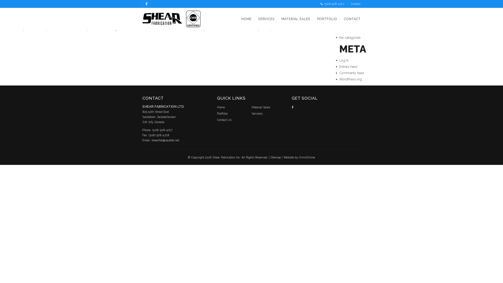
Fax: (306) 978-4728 (155, 135)
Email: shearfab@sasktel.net (160, 140)
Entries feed (348, 67)
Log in (344, 60)
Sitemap (275, 157)
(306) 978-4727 (334, 4)
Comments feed (351, 73)
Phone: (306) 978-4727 (157, 130)
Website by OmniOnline (299, 157)
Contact (356, 4)
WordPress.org (350, 79)
